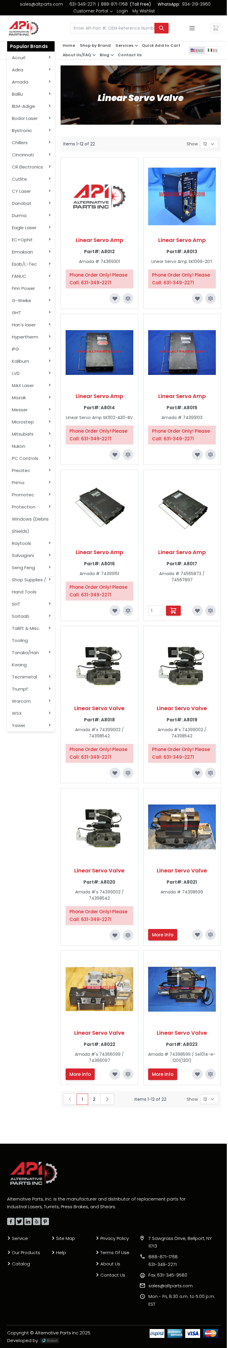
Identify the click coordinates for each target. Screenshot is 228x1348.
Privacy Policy (114, 1238)
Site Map (65, 1238)
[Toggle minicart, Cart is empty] (216, 28)
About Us (110, 1264)
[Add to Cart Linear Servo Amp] (173, 611)
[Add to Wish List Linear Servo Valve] (115, 773)
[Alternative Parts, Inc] (34, 1173)
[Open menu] (192, 28)
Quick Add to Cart (161, 45)
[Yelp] (36, 1221)
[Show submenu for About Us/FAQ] (94, 55)
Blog (104, 55)
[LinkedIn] (28, 1221)
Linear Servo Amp (99, 240)
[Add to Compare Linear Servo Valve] (128, 773)
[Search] (161, 28)
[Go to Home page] (23, 28)
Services (124, 45)
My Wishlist (143, 11)
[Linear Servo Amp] (99, 196)
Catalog (21, 1264)
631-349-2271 (82, 4)
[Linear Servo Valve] (99, 664)
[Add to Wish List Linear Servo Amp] (115, 298)
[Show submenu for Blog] (112, 55)
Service (20, 1238)
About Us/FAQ (77, 55)
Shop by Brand (95, 45)
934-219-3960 (196, 4)
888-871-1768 (114, 4)
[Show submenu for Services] (136, 46)
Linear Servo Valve (99, 708)
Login (122, 11)
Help (61, 1252)
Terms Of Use (114, 1252)
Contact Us (130, 55)
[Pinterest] (45, 1221)
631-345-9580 (167, 1275)
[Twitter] (19, 1221)
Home (69, 45)
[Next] (107, 1099)
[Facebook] (11, 1221)
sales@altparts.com (41, 4)
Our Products (26, 1252)
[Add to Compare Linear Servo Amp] (128, 298)
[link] (92, 11)
